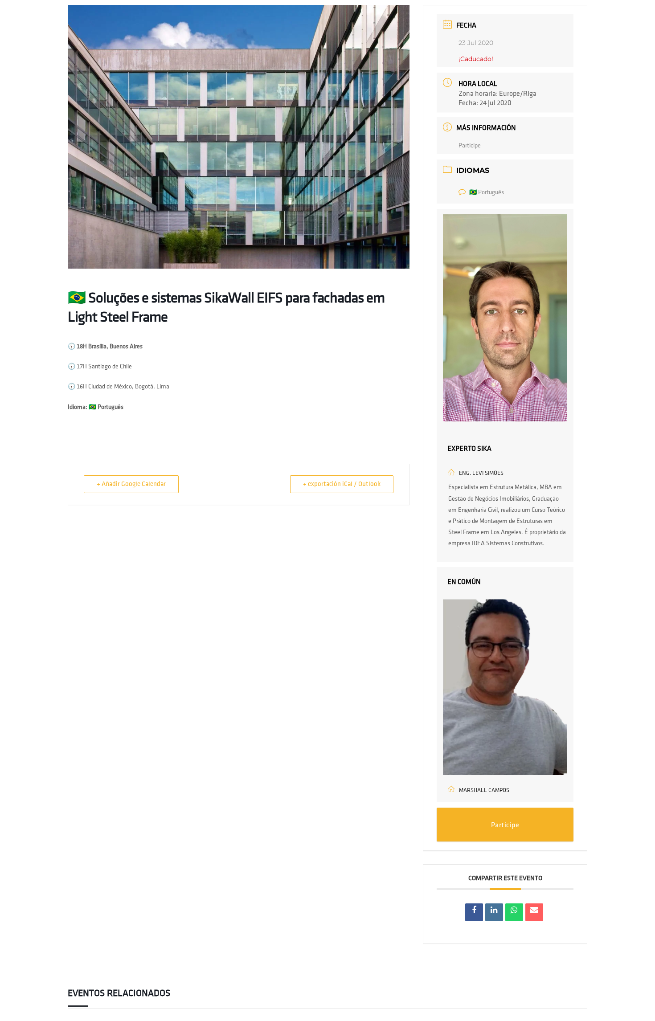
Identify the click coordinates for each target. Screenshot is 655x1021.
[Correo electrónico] (534, 912)
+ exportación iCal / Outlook (342, 484)
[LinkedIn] (494, 912)
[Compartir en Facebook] (474, 912)
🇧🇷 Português (486, 192)
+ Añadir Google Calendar (131, 484)
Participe (469, 145)
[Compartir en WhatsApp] (514, 912)
